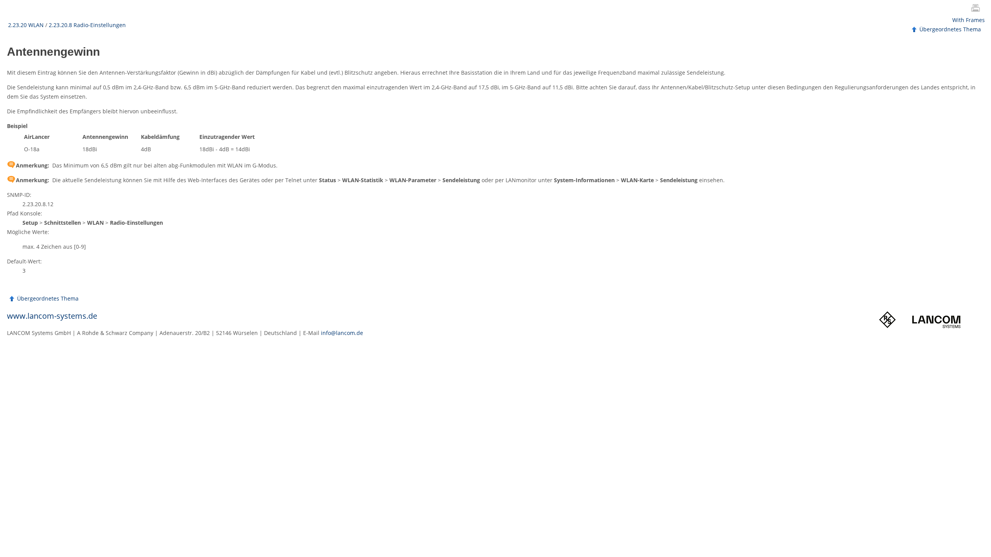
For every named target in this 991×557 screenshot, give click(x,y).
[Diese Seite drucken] (977, 9)
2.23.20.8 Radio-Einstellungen (87, 25)
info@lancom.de (342, 333)
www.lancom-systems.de (52, 316)
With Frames (968, 20)
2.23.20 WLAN (26, 25)
